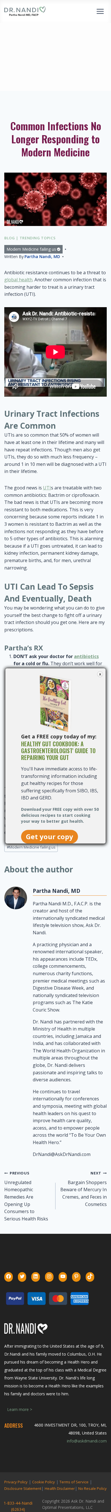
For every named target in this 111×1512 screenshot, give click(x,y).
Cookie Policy (43, 1481)
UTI (47, 488)
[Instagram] (49, 1276)
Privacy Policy (16, 1481)
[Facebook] (8, 1276)
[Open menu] (100, 11)
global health (18, 280)
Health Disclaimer (60, 1488)
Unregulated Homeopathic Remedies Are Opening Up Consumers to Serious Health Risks (26, 1196)
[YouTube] (63, 1276)
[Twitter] (22, 1276)
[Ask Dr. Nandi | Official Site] (25, 11)
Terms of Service (74, 1481)
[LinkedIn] (35, 1276)
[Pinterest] (76, 1276)
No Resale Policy (92, 1488)
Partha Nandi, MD (42, 256)
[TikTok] (90, 1276)
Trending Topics (38, 237)
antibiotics (86, 656)
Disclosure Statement (22, 1488)
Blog (9, 237)
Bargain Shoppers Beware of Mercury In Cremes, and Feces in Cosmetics (83, 1188)
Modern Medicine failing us (31, 249)
